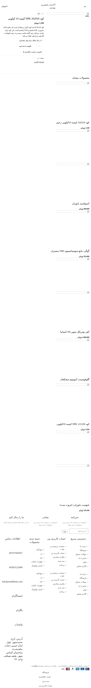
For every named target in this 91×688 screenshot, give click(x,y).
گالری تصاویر (81, 566)
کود (39, 13)
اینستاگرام (17, 595)
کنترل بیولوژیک (37, 566)
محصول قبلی (7, 14)
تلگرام (19, 610)
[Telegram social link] (40, 1)
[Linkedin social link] (43, 1)
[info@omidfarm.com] (20, 576)
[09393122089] (20, 562)
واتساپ (19, 624)
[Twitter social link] (48, 1)
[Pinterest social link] (45, 1)
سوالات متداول (80, 554)
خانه (42, 13)
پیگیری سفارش (58, 557)
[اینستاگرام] (20, 590)
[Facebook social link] (50, 1)
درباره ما (83, 546)
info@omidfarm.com (12, 581)
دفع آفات (39, 550)
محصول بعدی (3, 14)
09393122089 (16, 567)
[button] (78, 571)
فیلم (84, 562)
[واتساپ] (20, 619)
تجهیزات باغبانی (37, 562)
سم (41, 558)
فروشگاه (83, 550)
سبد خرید (61, 561)
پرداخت (61, 565)
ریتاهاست (35, 666)
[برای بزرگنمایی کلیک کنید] (85, 51)
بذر (41, 554)
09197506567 (16, 553)
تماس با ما (82, 558)
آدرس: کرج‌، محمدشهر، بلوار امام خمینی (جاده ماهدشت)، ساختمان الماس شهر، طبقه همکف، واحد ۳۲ (13, 649)
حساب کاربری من (57, 553)
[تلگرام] (20, 605)
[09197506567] (20, 548)
